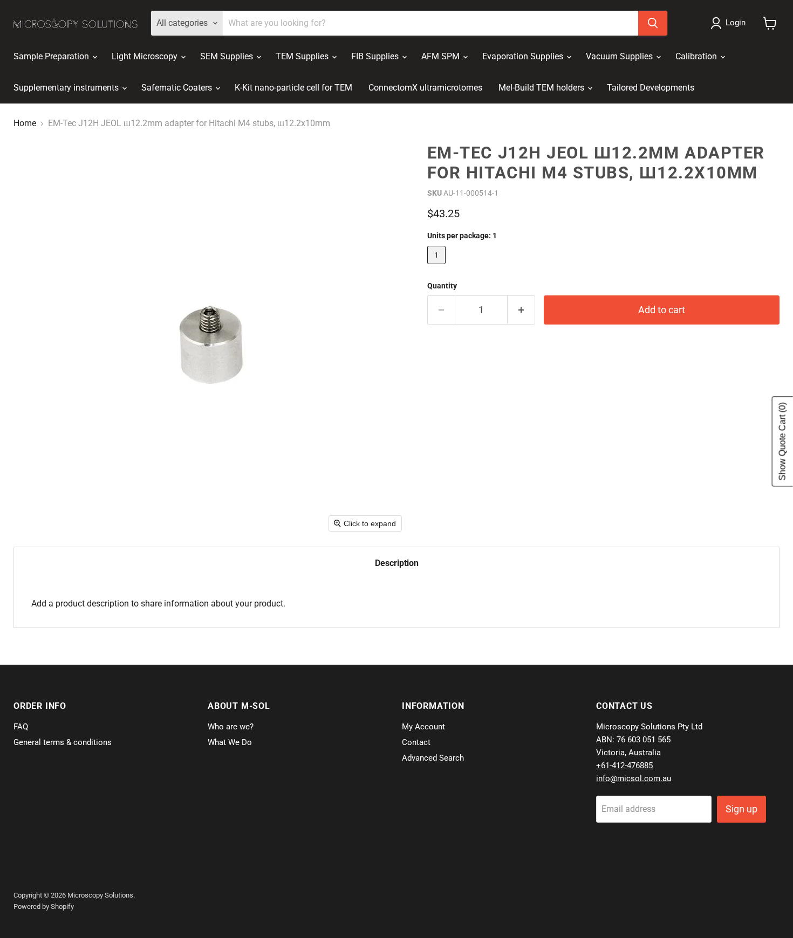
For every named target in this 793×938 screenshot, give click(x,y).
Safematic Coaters (177, 87)
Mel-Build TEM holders (542, 87)
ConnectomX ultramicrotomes (425, 87)
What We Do (230, 742)
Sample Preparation (52, 56)
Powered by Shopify (43, 906)
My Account (423, 727)
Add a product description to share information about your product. (158, 603)
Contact (416, 742)
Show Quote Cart (782, 441)
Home (24, 123)
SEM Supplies (227, 56)
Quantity (442, 285)
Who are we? (231, 727)
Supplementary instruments (67, 87)
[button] (730, 23)
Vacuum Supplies (620, 56)
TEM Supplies (303, 56)
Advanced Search (433, 758)
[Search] (652, 23)
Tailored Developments (650, 87)
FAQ (20, 727)
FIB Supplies (376, 56)
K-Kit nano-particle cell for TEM (293, 87)
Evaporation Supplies (523, 56)
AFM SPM (441, 56)
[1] (437, 266)
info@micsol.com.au (633, 778)
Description (397, 563)
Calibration (697, 56)
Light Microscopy (146, 56)
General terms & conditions (62, 742)
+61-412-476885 (624, 765)
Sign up (741, 809)
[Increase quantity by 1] (521, 310)
